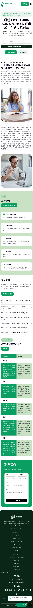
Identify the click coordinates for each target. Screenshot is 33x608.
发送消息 (15, 500)
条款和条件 (16, 566)
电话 (7, 482)
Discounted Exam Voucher (16, 557)
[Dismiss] (30, 598)
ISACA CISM (16, 544)
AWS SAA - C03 (16, 532)
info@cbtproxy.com (18, 582)
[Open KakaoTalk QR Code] (30, 590)
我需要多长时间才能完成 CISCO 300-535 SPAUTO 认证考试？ (13, 307)
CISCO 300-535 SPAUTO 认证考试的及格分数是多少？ (15, 318)
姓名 (7, 474)
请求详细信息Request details (15, 46)
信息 (7, 489)
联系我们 (25, 4)
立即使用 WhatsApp (10, 205)
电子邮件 (20, 474)
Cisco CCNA (16, 538)
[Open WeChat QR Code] (26, 590)
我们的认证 (16, 554)
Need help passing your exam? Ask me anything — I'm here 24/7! (20, 598)
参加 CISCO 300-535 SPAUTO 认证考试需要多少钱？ (15, 301)
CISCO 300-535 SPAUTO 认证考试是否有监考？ (15, 323)
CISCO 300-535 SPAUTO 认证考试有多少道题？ (15, 313)
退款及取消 (16, 569)
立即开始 (5, 348)
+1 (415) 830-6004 (17, 579)
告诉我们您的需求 (10, 52)
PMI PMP (16, 535)
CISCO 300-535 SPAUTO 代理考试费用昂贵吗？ (15, 332)
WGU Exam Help (16, 547)
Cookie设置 (4, 572)
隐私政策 (16, 563)
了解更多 (24, 52)
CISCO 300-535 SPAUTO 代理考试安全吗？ (14, 328)
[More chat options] (30, 605)
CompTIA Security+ (16, 541)
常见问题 (16, 560)
